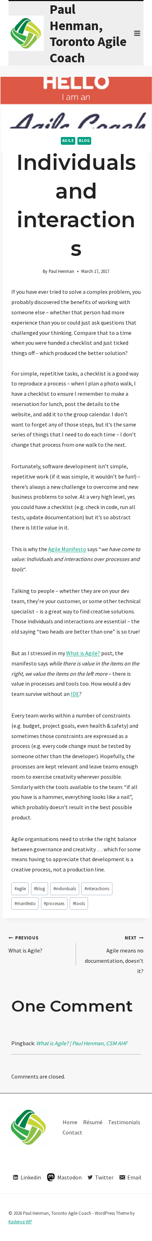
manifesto (25, 903)
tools (79, 903)
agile (68, 140)
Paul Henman (61, 271)
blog (84, 140)
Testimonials (124, 1122)
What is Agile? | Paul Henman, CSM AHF (81, 1043)
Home (70, 1122)
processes (54, 903)
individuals (64, 888)
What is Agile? (83, 653)
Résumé (93, 1122)
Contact (72, 1132)
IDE (75, 693)
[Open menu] (137, 33)
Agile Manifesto (67, 549)
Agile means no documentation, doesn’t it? (114, 954)
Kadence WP (20, 1222)
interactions (96, 888)
